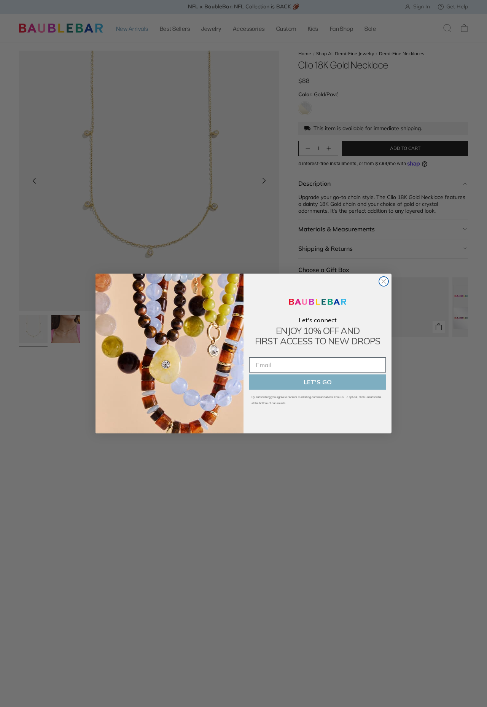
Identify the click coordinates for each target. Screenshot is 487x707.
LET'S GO (318, 382)
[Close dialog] (383, 281)
